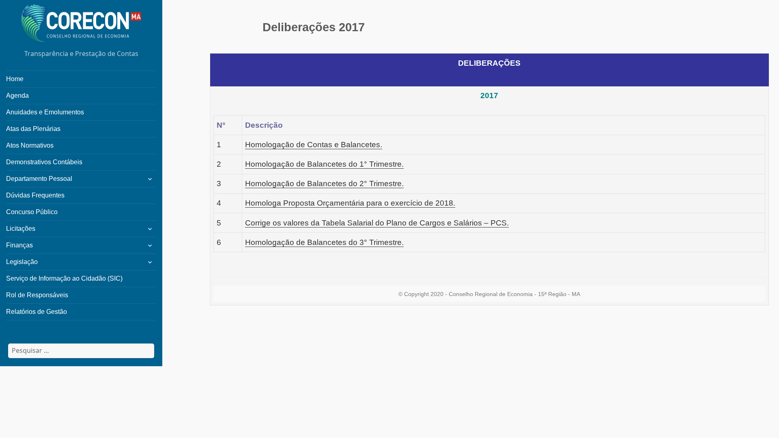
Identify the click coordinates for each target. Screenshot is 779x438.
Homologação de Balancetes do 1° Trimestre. (324, 164)
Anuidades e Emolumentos (45, 112)
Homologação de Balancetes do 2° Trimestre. (324, 183)
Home (15, 78)
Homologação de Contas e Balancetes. (313, 144)
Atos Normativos (30, 145)
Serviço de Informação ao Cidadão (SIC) (64, 278)
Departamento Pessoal (39, 178)
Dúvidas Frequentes (35, 195)
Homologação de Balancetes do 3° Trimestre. (324, 242)
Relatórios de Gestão (36, 311)
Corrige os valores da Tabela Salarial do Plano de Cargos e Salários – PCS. (377, 223)
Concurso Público (32, 211)
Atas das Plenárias (33, 128)
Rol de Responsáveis (37, 295)
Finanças (19, 245)
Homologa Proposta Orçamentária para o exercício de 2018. (350, 203)
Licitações (20, 228)
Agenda (17, 95)
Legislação (22, 261)
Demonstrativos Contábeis (44, 162)
